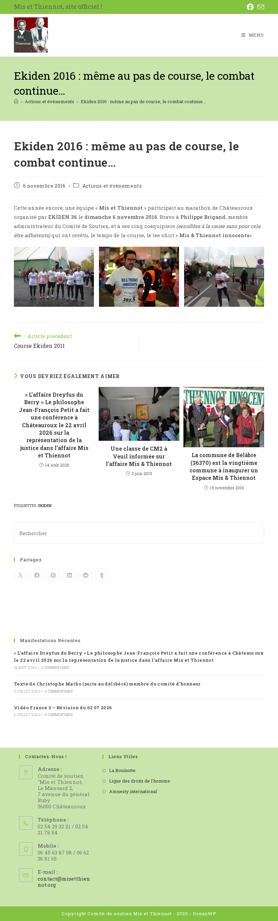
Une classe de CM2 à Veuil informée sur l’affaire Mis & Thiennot (139, 456)
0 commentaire (55, 667)
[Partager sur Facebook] (37, 575)
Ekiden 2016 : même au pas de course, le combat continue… (143, 101)
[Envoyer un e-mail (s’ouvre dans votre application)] (260, 7)
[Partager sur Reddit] (86, 575)
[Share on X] (20, 575)
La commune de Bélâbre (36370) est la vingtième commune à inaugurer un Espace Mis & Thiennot (224, 466)
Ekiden (45, 505)
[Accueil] (16, 101)
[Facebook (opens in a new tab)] (251, 7)
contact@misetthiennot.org (64, 881)
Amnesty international (133, 791)
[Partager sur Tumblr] (102, 575)
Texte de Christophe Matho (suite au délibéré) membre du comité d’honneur (107, 684)
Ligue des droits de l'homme (139, 781)
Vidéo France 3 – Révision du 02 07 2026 (63, 707)
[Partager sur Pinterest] (53, 575)
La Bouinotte (122, 770)
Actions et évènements (112, 186)
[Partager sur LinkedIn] (69, 575)
